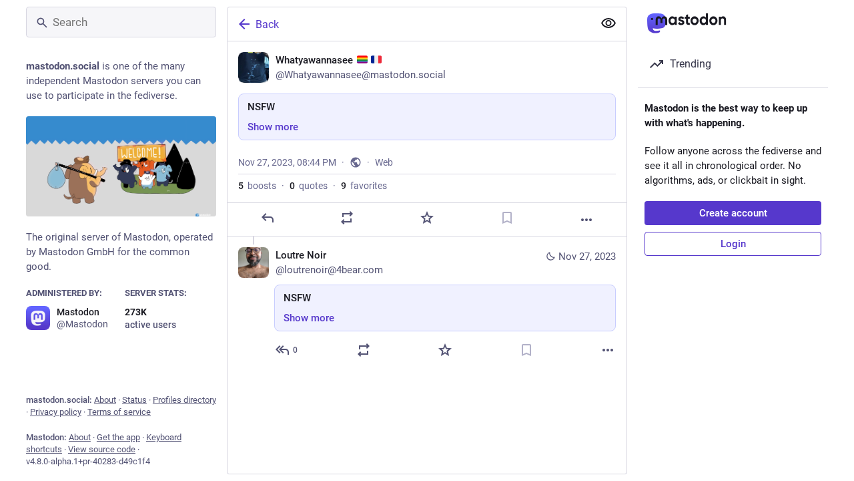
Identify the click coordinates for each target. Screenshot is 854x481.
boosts (257, 185)
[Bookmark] (507, 218)
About (105, 400)
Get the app (118, 437)
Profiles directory (184, 400)
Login (733, 244)
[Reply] (268, 218)
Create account (733, 213)
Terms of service (119, 412)
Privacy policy (55, 412)
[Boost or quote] (347, 218)
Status (134, 400)
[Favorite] (427, 218)
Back (267, 24)
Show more (273, 127)
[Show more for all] (608, 23)
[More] (586, 220)
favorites (364, 185)
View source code (101, 449)
